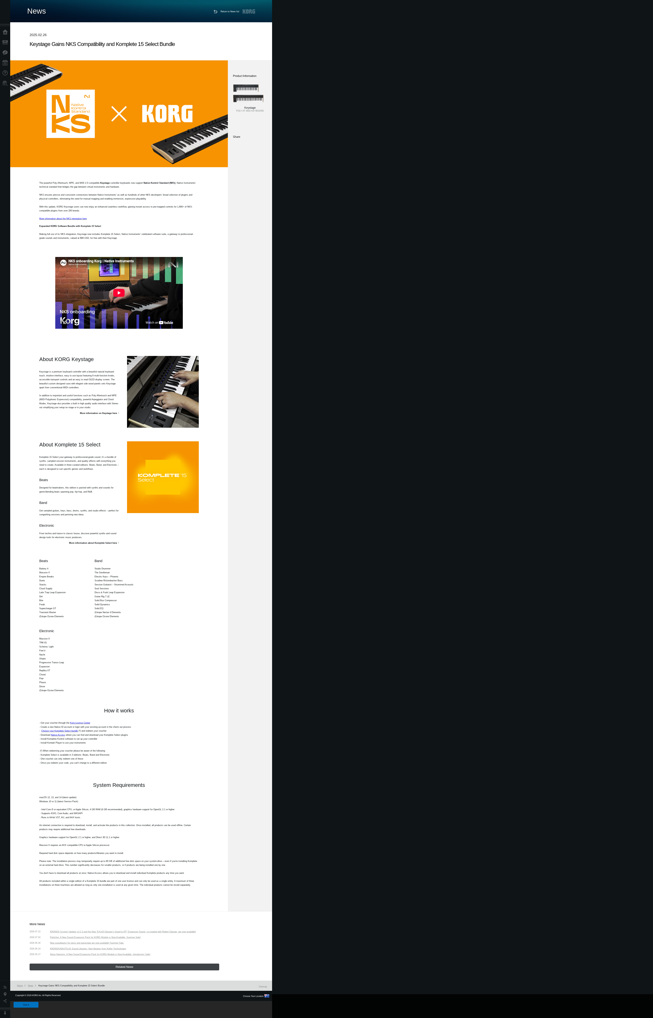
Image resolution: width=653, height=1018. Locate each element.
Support (6, 73)
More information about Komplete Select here (93, 543)
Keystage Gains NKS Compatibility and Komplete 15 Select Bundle (71, 985)
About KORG (6, 1013)
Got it (26, 1004)
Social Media (6, 1001)
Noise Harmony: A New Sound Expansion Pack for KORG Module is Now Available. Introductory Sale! (100, 954)
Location (6, 994)
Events (6, 63)
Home (6, 32)
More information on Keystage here (98, 413)
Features (6, 53)
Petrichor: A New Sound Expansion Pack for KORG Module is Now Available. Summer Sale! (95, 937)
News (6, 987)
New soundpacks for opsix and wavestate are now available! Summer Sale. (87, 943)
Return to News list (230, 11)
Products (6, 42)
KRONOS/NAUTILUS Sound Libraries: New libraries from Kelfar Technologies (88, 948)
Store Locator (6, 83)
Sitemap (263, 986)
